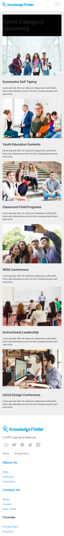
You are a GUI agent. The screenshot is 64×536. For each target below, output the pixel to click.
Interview (8, 476)
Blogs (6, 499)
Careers (7, 504)
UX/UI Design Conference (21, 395)
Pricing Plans (10, 526)
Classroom (9, 481)
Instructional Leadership (21, 332)
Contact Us (11, 490)
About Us (10, 462)
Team (6, 472)
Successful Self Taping (20, 82)
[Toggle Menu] (57, 4)
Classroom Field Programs (22, 207)
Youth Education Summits (22, 144)
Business (8, 531)
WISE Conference (16, 269)
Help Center (10, 509)
